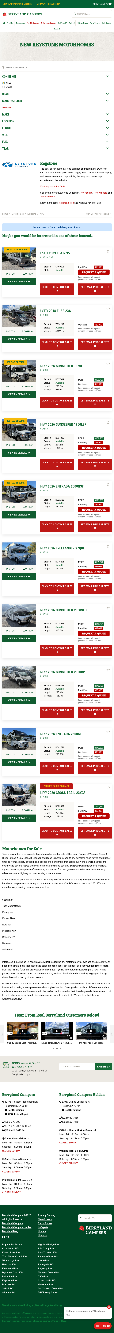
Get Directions (15, 1110)
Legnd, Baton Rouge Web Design (45, 1305)
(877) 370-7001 (13, 1126)
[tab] (55, 76)
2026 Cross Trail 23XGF (62, 794)
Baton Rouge (45, 1223)
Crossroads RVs (47, 1280)
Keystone (31, 214)
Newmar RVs (9, 1264)
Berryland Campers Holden (16, 1227)
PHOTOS (10, 274)
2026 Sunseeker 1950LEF (63, 368)
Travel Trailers (47, 196)
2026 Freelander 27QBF (62, 550)
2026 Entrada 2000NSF (62, 488)
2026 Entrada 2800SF (60, 736)
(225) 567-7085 (70, 1117)
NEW (8, 83)
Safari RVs (8, 1288)
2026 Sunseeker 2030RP (62, 674)
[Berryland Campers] (22, 14)
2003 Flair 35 (55, 255)
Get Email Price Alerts (94, 287)
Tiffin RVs (43, 1276)
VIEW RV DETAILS (18, 281)
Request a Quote (94, 272)
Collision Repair (82, 23)
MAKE (5, 114)
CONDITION (9, 76)
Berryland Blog (10, 1231)
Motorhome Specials (48, 23)
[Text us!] (102, 1327)
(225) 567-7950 (70, 1121)
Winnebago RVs (10, 1260)
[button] (2, 1034)
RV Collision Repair (18, 1114)
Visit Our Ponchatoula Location (17, 4)
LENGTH (7, 128)
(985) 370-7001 (13, 1121)
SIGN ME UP (103, 1066)
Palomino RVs (10, 1276)
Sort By (97, 214)
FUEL (5, 142)
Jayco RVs (44, 1260)
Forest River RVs (11, 1252)
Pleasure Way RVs (48, 1256)
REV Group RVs (46, 1248)
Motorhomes (20, 23)
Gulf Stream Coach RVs (51, 1288)
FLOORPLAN (27, 274)
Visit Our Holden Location (48, 4)
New (42, 214)
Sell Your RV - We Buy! (66, 23)
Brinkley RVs (9, 1284)
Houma (42, 1231)
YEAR (5, 148)
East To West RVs (47, 1252)
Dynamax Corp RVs (12, 1272)
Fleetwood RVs (10, 1268)
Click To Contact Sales (57, 287)
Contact (57, 29)
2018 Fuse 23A (55, 312)
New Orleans (45, 1219)
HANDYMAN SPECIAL (17, 249)
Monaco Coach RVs (49, 1272)
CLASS (6, 94)
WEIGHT (7, 135)
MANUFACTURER (12, 101)
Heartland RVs (45, 1284)
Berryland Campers (12, 1223)
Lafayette (43, 1227)
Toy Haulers (86, 192)
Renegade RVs (46, 1264)
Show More (6, 107)
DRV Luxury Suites (48, 1292)
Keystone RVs (66, 202)
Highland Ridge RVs (48, 1244)
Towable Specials (33, 23)
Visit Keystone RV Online (53, 186)
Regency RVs (45, 1268)
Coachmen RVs (10, 1248)
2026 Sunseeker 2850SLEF (64, 612)
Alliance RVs (9, 1292)
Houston (42, 1235)
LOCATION (8, 121)
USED (9, 86)
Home (5, 214)
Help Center (106, 23)
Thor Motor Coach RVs (14, 1256)
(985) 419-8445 (13, 1130)
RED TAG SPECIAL (15, 362)
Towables (10, 23)
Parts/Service (95, 23)
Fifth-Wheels (100, 192)
